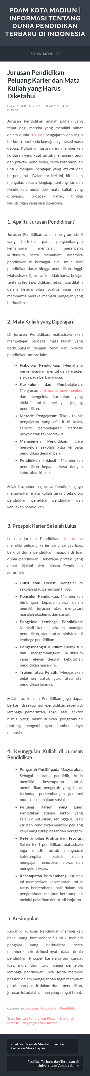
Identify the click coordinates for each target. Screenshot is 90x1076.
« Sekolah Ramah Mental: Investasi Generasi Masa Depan (37, 1046)
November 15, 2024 (24, 106)
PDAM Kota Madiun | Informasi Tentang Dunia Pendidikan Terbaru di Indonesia (45, 22)
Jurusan (32, 1008)
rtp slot (37, 134)
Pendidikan (69, 1008)
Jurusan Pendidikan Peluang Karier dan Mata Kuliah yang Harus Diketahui (41, 1020)
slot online (72, 538)
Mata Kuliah (49, 1008)
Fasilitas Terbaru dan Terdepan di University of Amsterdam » (53, 1064)
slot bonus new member (61, 390)
